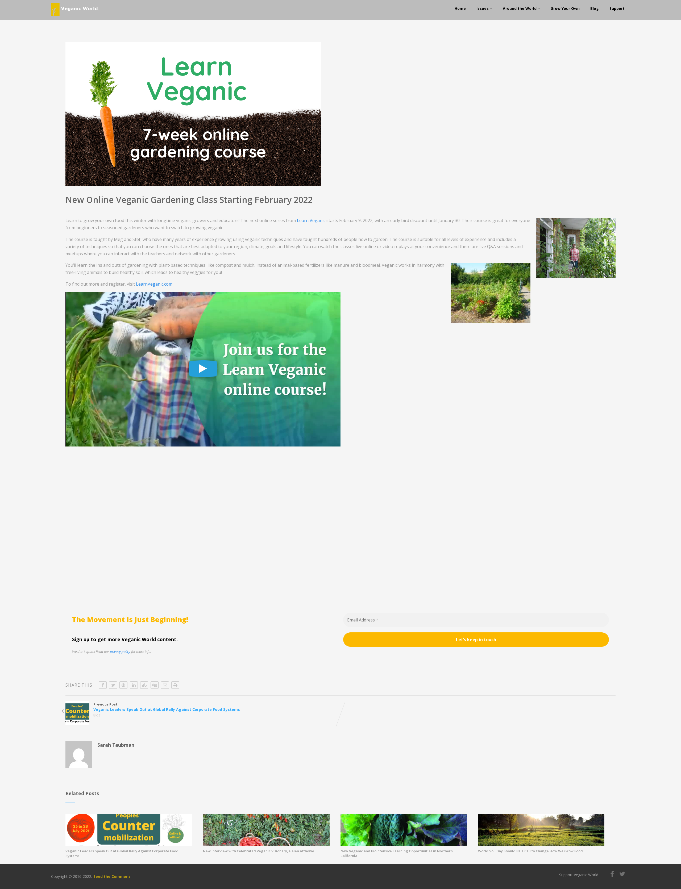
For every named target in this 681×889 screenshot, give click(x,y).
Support (617, 8)
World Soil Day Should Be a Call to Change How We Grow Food (530, 851)
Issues (482, 8)
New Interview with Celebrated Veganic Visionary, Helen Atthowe (258, 851)
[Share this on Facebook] (103, 685)
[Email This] (165, 685)
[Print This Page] (175, 685)
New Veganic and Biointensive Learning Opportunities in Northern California (396, 853)
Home (460, 8)
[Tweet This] (113, 685)
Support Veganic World (578, 874)
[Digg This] (155, 685)
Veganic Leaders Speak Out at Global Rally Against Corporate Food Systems (121, 853)
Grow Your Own (565, 8)
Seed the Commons (112, 876)
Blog (594, 8)
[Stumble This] (144, 685)
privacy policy (120, 651)
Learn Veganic (311, 220)
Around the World (520, 8)
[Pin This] (123, 685)
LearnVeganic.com (154, 284)
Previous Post (166, 707)
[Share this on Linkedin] (134, 685)
